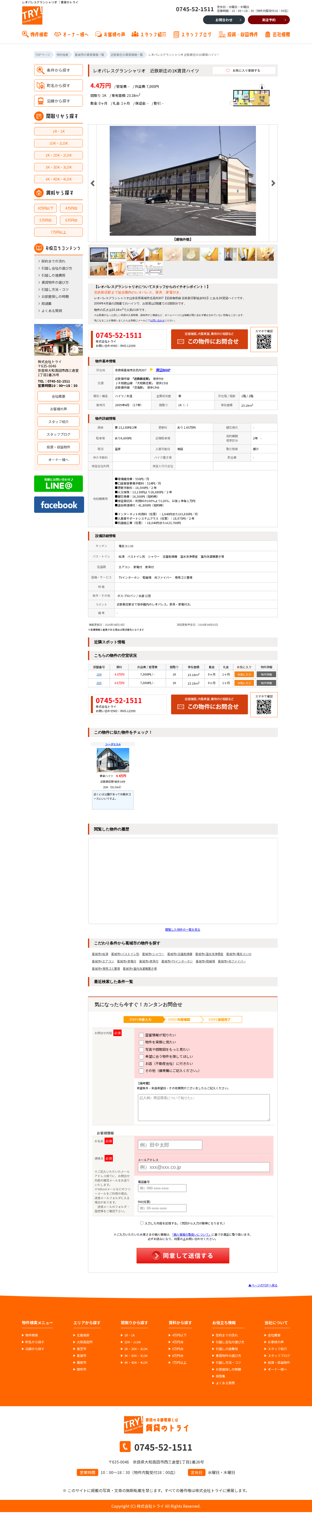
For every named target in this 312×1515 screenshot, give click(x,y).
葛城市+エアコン (103, 961)
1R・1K (59, 131)
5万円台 (45, 220)
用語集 (46, 303)
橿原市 (81, 1362)
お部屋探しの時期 (55, 296)
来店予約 (269, 19)
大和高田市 (85, 1342)
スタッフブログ (196, 34)
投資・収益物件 (242, 34)
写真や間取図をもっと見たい (167, 1049)
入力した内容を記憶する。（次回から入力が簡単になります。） (185, 1223)
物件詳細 (266, 674)
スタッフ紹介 (153, 34)
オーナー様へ (75, 34)
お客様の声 (114, 34)
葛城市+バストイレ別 (125, 954)
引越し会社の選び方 (56, 268)
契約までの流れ (53, 261)
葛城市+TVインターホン (177, 961)
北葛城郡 (83, 1335)
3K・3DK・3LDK (59, 167)
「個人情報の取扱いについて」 (192, 1234)
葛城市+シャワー (153, 954)
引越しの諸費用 (53, 275)
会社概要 (281, 34)
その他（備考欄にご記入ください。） (173, 1070)
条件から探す (58, 70)
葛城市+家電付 (126, 961)
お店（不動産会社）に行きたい (169, 1063)
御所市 (81, 1369)
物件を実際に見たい (160, 1042)
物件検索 (39, 34)
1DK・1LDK (58, 143)
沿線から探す (58, 101)
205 (99, 683)
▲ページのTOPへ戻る (263, 1285)
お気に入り (244, 674)
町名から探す (58, 85)
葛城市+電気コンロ (238, 954)
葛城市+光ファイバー (232, 961)
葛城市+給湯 (100, 954)
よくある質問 (51, 310)
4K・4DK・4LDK (59, 179)
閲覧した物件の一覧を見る (182, 929)
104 (99, 674)
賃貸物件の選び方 (55, 282)
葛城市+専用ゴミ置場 (106, 968)
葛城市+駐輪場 (205, 961)
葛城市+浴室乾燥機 (179, 954)
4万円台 (71, 208)
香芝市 (81, 1349)
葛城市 (81, 1355)
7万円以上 (58, 232)
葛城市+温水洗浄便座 (209, 954)
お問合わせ (224, 19)
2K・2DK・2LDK (59, 155)
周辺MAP (163, 370)
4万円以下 (45, 208)
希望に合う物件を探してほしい (169, 1056)
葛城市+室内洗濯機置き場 (140, 968)
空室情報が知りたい (160, 1034)
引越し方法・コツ (55, 289)
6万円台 (71, 220)
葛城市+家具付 (148, 961)
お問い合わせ (157, 320)
